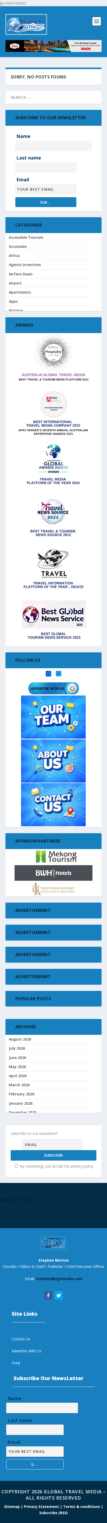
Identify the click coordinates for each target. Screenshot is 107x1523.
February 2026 (21, 1093)
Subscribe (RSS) (53, 1512)
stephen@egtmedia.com (59, 1278)
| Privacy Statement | (41, 1506)
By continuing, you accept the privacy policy (56, 1166)
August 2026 (20, 1039)
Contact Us (21, 1338)
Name (23, 136)
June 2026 (17, 1057)
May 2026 (17, 1066)
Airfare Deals (20, 274)
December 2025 (22, 1112)
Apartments (20, 292)
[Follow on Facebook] (48, 1295)
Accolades (18, 246)
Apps (13, 301)
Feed (16, 1362)
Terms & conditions (82, 1506)
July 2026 (17, 1048)
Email (22, 179)
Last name (28, 158)
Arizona (16, 310)
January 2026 (20, 1103)
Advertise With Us (26, 1350)
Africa (14, 255)
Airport (15, 283)
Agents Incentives (25, 264)
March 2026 (19, 1084)
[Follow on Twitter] (59, 1295)
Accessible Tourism (26, 237)
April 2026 (17, 1075)
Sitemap (12, 1506)
